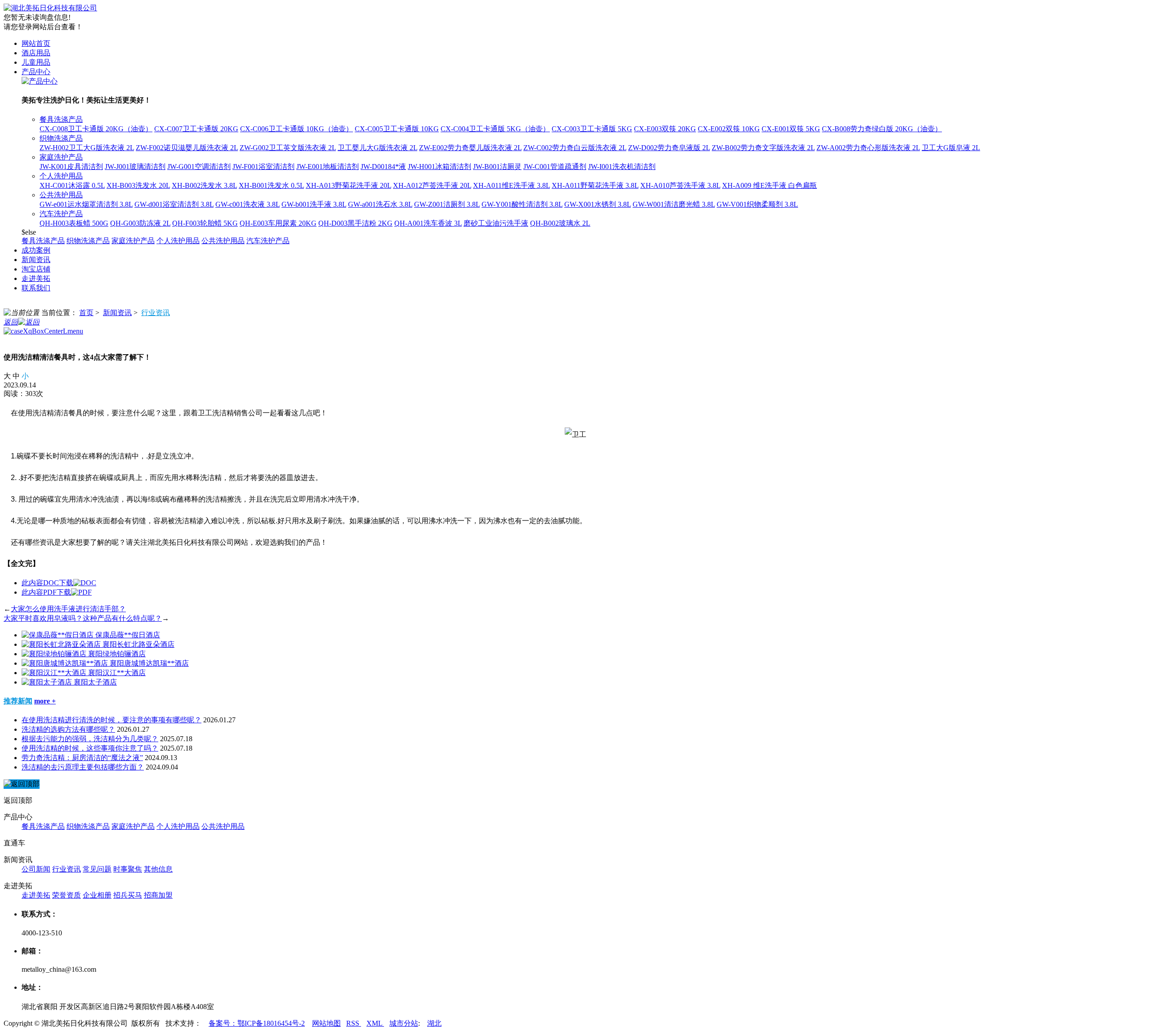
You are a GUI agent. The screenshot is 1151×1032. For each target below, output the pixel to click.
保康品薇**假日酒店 (127, 635)
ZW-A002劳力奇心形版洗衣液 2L (868, 147)
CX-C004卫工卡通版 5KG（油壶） (495, 129)
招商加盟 (158, 895)
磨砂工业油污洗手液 (496, 223)
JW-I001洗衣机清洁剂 (622, 166)
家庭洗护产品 (61, 157)
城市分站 (403, 1023)
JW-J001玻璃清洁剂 (135, 166)
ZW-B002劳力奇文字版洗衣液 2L (763, 147)
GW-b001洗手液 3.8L (313, 204)
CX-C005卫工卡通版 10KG (397, 129)
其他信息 (158, 869)
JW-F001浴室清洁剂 (263, 166)
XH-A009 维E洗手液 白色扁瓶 (769, 185)
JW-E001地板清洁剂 (327, 166)
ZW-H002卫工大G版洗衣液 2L (87, 147)
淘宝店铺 (36, 269)
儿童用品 (36, 62)
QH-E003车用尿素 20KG (278, 223)
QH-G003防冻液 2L (140, 223)
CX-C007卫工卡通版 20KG (196, 129)
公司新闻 (36, 869)
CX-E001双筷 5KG (791, 129)
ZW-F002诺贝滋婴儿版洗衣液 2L (187, 147)
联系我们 (36, 288)
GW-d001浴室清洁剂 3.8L (174, 204)
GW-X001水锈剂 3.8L (597, 204)
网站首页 (36, 43)
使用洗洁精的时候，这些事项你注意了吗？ (90, 748)
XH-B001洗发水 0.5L (271, 185)
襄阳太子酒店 (95, 682)
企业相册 (97, 895)
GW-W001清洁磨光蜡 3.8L (674, 204)
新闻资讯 (36, 259)
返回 (11, 322)
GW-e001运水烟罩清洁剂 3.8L (86, 204)
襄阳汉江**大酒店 (117, 672)
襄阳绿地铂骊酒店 (117, 654)
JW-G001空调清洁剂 (199, 166)
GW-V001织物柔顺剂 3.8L (757, 204)
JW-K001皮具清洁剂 (71, 166)
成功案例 (36, 250)
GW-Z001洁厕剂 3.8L (447, 204)
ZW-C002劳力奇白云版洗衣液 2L (574, 147)
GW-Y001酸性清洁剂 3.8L (522, 204)
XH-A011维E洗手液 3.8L (511, 185)
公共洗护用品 (61, 195)
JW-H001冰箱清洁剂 (439, 166)
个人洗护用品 (61, 176)
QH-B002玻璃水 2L (560, 223)
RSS (353, 1023)
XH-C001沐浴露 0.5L (72, 185)
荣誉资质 (66, 895)
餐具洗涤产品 (61, 119)
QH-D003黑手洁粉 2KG (355, 223)
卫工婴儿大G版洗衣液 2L (377, 147)
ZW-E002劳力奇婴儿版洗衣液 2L (470, 147)
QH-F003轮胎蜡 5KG (205, 223)
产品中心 (36, 72)
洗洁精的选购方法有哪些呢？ (68, 729)
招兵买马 (127, 895)
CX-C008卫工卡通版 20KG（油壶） (96, 129)
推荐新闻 (18, 701)
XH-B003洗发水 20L (138, 185)
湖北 (434, 1023)
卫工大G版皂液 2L (951, 147)
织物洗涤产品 (61, 138)
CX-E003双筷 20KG (665, 129)
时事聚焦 (127, 869)
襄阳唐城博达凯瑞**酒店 (149, 663)
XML (375, 1023)
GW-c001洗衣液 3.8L (247, 204)
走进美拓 (36, 278)
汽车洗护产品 (61, 214)
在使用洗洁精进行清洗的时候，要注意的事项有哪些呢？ (111, 720)
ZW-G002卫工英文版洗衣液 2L (288, 147)
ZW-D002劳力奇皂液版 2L (669, 147)
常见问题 (97, 869)
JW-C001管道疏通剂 (554, 166)
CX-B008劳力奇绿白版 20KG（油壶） (882, 129)
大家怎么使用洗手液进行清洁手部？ (68, 609)
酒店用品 (36, 53)
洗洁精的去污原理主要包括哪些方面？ (83, 767)
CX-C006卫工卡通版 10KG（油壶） (296, 129)
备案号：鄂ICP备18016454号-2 (257, 1023)
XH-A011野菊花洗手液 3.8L (595, 185)
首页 (86, 312)
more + (45, 701)
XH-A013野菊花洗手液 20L (348, 185)
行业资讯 (155, 312)
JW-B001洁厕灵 (497, 166)
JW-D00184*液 (383, 166)
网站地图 (326, 1023)
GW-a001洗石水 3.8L (380, 204)
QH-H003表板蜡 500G (74, 223)
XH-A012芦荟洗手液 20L (432, 185)
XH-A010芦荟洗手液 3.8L (680, 185)
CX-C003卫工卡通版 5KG (592, 129)
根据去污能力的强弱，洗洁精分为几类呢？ (90, 739)
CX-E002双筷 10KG (729, 129)
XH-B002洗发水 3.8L (204, 185)
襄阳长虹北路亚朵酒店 (138, 644)
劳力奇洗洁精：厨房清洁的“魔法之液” (82, 757)
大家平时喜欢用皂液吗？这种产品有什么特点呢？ (83, 618)
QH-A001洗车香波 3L (428, 223)
